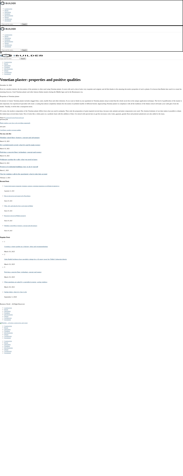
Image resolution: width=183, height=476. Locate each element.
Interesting (8, 12)
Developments (9, 15)
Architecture (8, 19)
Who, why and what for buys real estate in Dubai (18, 206)
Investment (8, 20)
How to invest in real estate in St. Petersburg (17, 196)
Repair (6, 10)
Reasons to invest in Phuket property (15, 216)
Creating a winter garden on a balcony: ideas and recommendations (26, 246)
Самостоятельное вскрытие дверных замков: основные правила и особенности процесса (31, 186)
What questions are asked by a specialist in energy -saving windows (25, 282)
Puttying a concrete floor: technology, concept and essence (20, 152)
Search (24, 24)
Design (7, 17)
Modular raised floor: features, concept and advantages (20, 138)
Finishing (7, 14)
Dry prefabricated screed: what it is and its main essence (20, 145)
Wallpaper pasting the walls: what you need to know (18, 160)
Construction (8, 9)
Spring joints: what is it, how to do (15, 292)
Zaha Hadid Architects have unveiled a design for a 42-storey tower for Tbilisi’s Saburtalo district (35, 259)
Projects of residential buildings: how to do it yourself (19, 167)
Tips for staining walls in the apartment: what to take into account (23, 174)
